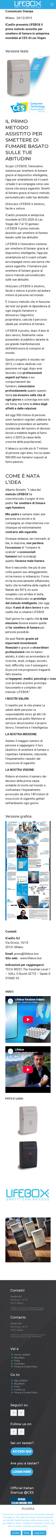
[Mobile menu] (52, 4)
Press (17, 1360)
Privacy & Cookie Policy (25, 1366)
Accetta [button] (15, 1533)
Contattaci (19, 1363)
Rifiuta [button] (26, 1533)
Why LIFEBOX (20, 1380)
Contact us (19, 1389)
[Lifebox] (28, 4)
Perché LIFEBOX (22, 1354)
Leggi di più (39, 1533)
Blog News (19, 1357)
